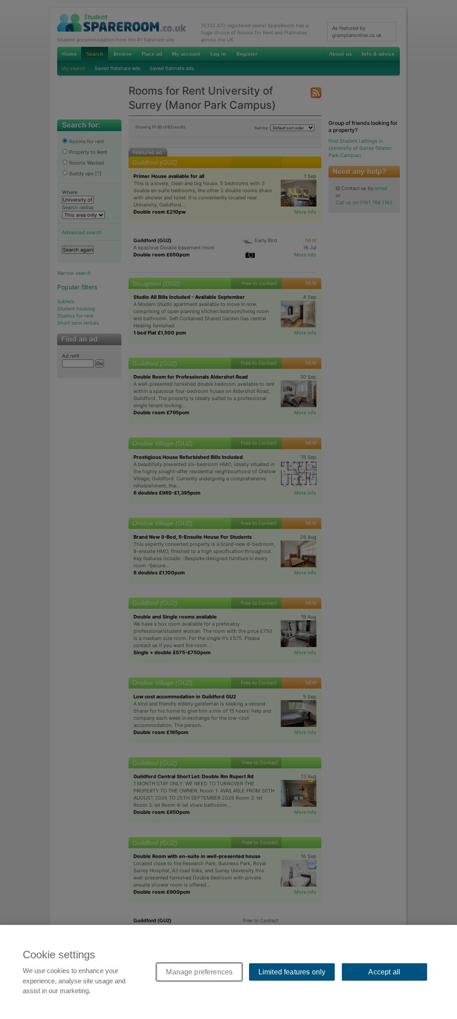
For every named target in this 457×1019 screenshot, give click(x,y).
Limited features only (291, 972)
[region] (228, 972)
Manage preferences (199, 972)
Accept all (384, 972)
